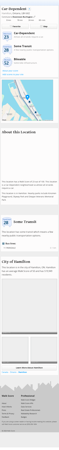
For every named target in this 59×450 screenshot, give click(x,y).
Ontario (13, 372)
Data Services (26, 407)
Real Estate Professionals (30, 410)
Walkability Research (29, 414)
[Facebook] (7, 399)
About (4, 403)
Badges (24, 417)
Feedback (5, 417)
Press (4, 410)
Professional (28, 396)
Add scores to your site (12, 74)
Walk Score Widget (28, 400)
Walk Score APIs (27, 403)
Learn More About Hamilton (29, 368)
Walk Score (8, 396)
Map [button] (45, 26)
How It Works (7, 407)
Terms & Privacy (8, 414)
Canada (5, 372)
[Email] (11, 399)
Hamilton (6, 13)
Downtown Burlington (23, 17)
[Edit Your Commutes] (34, 16)
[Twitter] (3, 399)
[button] (27, 97)
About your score (10, 71)
